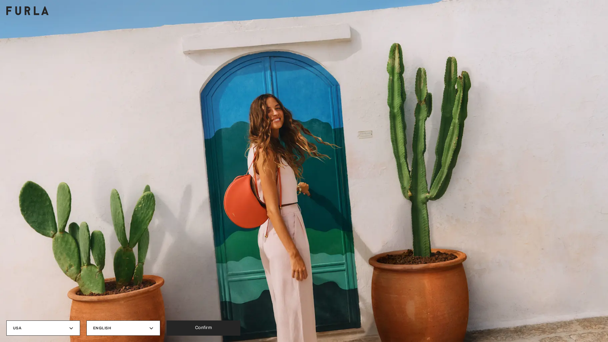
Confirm (203, 327)
